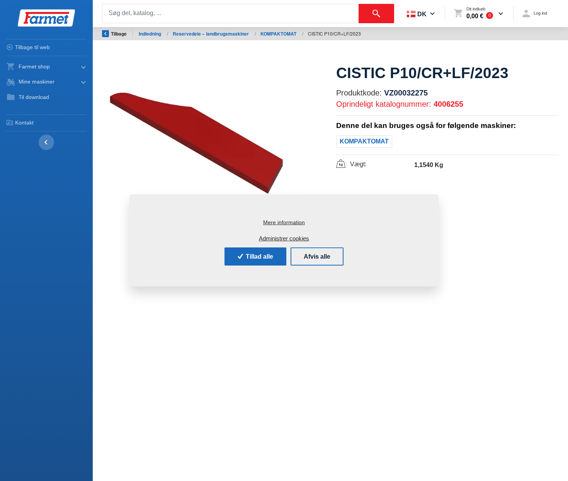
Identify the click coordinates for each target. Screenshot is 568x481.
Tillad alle (258, 256)
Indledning (150, 33)
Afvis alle (317, 256)
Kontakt (24, 122)
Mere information (284, 222)
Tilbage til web (32, 47)
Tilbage (119, 33)
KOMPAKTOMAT (279, 33)
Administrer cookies (284, 238)
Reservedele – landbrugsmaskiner (211, 33)
